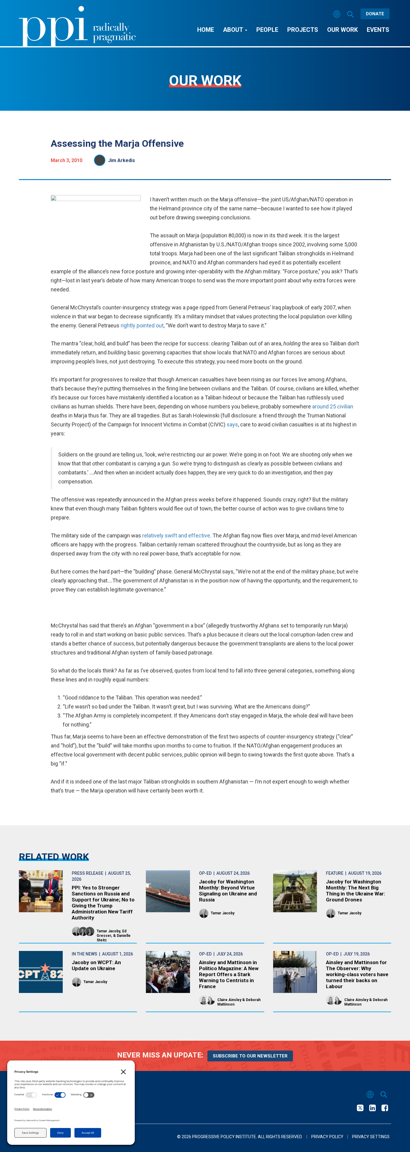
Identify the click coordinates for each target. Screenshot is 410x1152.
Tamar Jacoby (108, 931)
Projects (302, 29)
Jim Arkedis (121, 160)
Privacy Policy (327, 1136)
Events (378, 29)
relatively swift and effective (176, 535)
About (233, 29)
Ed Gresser (111, 933)
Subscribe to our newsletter (250, 1056)
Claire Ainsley (229, 1000)
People (267, 29)
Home (205, 29)
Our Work (342, 29)
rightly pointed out (142, 325)
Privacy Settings (371, 1136)
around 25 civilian (332, 406)
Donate (375, 14)
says (232, 424)
